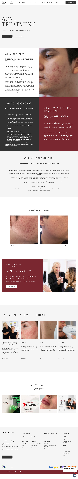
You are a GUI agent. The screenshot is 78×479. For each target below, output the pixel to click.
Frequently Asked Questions (26, 471)
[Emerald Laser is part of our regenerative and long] (11, 404)
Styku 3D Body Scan (36, 443)
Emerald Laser (35, 439)
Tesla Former (34, 436)
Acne (45, 436)
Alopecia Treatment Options (67, 442)
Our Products (66, 453)
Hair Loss (45, 2)
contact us (19, 36)
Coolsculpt (34, 441)
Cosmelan (24, 447)
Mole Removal (47, 441)
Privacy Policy (35, 471)
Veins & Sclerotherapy (49, 448)
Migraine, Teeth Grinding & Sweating (50, 446)
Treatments (22, 2)
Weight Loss (47, 450)
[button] (70, 230)
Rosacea (23, 343)
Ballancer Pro (34, 445)
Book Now (7, 36)
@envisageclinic (39, 389)
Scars (41, 343)
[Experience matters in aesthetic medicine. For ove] (67, 404)
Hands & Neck (35, 447)
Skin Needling (25, 441)
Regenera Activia (67, 439)
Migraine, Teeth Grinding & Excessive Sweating (10, 343)
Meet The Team (66, 451)
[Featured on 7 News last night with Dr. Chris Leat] (30, 404)
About (51, 2)
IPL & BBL (24, 443)
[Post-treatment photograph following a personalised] (48, 404)
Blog (64, 455)
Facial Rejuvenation (26, 436)
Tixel (23, 445)
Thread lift (24, 439)
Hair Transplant (66, 436)
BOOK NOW (71, 2)
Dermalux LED (25, 449)
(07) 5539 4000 (25, 278)
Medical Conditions (34, 2)
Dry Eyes (61, 343)
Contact (57, 2)
